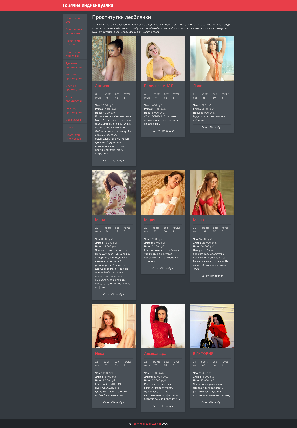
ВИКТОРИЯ (203, 353)
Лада (197, 86)
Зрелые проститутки (74, 99)
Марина (151, 219)
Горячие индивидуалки (88, 5)
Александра (155, 353)
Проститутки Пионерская (74, 136)
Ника (99, 353)
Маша (198, 219)
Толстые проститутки (74, 110)
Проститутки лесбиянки (74, 53)
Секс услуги (73, 119)
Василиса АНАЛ (158, 86)
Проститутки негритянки (74, 31)
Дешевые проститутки (74, 65)
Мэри (100, 219)
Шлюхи (70, 127)
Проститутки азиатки (74, 42)
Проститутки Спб (74, 20)
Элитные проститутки (74, 87)
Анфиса (102, 86)
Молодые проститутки (74, 76)
